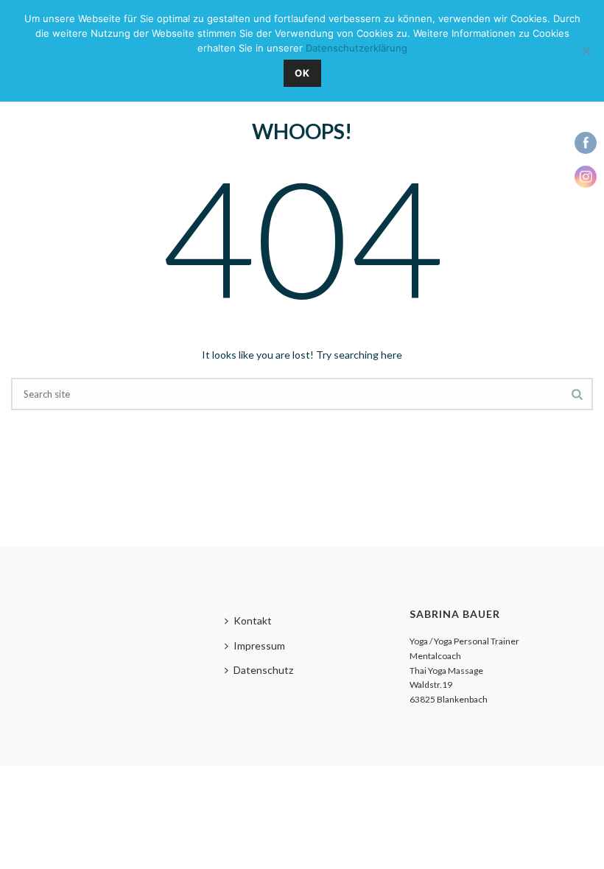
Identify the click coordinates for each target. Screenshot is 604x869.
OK (302, 73)
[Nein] (585, 50)
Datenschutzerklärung (356, 48)
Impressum (259, 645)
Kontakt (252, 620)
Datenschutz (263, 670)
